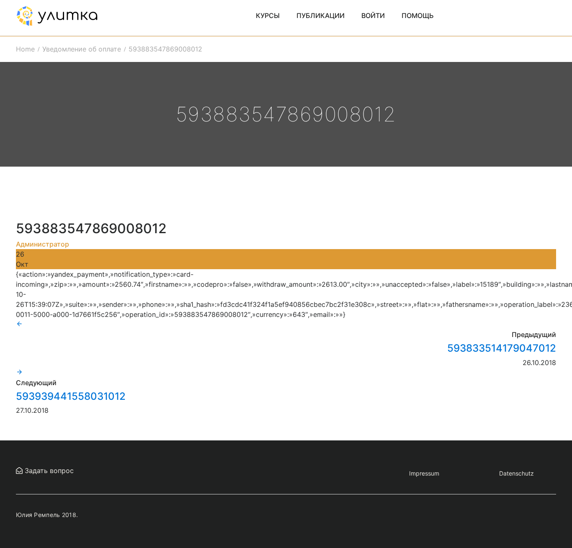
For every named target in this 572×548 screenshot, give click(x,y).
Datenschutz (516, 473)
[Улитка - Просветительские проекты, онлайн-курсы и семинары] (57, 15)
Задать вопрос (48, 470)
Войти (373, 15)
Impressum (424, 473)
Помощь (418, 15)
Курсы (268, 15)
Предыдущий (534, 334)
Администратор (42, 244)
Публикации (320, 15)
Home (25, 49)
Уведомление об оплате (81, 49)
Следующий (36, 382)
